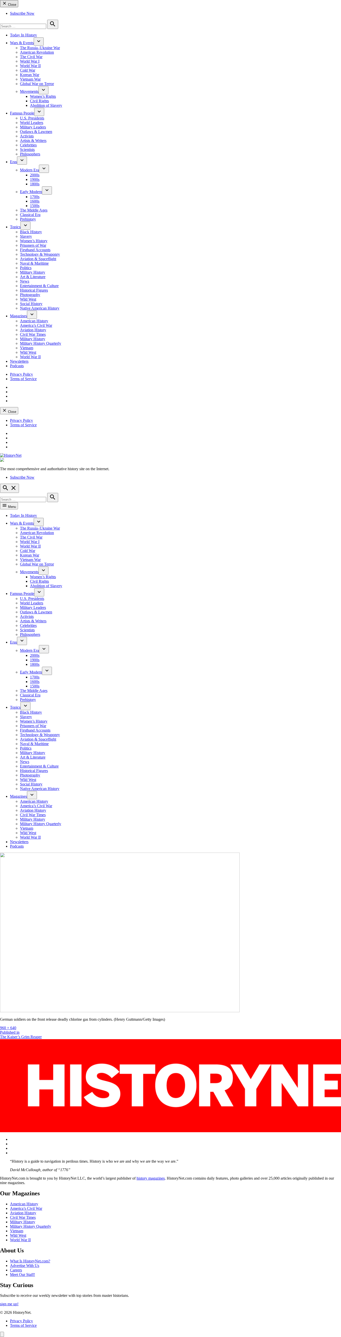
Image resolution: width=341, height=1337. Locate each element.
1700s (34, 197)
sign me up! (9, 1304)
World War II (30, 66)
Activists (27, 136)
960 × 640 (8, 1028)
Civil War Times (33, 334)
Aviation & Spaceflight (38, 259)
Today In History (23, 35)
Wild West (28, 299)
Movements (29, 91)
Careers (16, 1270)
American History (34, 321)
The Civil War (31, 57)
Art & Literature (32, 277)
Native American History (39, 308)
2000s (34, 175)
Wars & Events (22, 43)
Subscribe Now (22, 13)
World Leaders (31, 122)
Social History (31, 304)
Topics (15, 227)
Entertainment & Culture (39, 286)
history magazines (151, 1178)
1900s (34, 179)
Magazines (18, 316)
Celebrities (28, 145)
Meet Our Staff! (22, 1274)
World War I (29, 61)
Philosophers (30, 154)
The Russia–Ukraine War (40, 48)
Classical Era (30, 215)
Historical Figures (34, 290)
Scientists (27, 149)
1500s (34, 206)
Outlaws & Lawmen (36, 131)
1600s (34, 201)
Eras (13, 162)
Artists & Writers (33, 140)
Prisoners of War (33, 245)
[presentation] (39, 41)
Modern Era (29, 170)
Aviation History (33, 330)
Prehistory (28, 219)
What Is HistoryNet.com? (30, 1261)
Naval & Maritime (34, 263)
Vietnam (26, 348)
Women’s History (33, 241)
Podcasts (17, 366)
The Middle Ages (33, 210)
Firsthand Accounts (35, 250)
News (24, 281)
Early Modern (31, 192)
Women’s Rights (43, 96)
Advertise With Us (24, 1265)
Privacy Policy (21, 374)
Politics (25, 268)
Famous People (22, 113)
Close (11, 4)
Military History (32, 272)
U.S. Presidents (32, 118)
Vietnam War (30, 79)
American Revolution (37, 52)
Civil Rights (39, 101)
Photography (30, 295)
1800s (34, 184)
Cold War (27, 70)
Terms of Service (23, 379)
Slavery (26, 236)
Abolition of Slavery (46, 105)
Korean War (29, 75)
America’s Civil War (36, 325)
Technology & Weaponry (40, 254)
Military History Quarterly (40, 343)
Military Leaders (33, 127)
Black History (31, 232)
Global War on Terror (37, 84)
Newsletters (19, 361)
